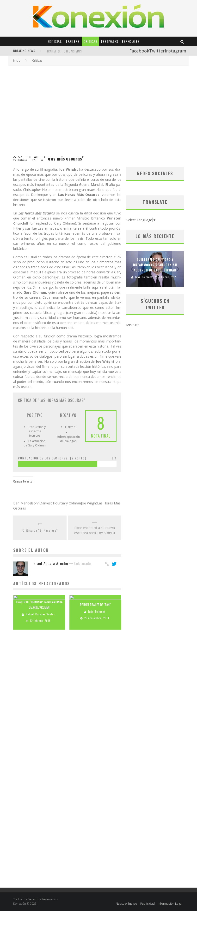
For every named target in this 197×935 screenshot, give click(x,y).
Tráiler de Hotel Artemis (64, 51)
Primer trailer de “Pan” (95, 604)
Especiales (131, 41)
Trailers (73, 41)
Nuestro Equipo (126, 904)
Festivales (109, 41)
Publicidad (147, 904)
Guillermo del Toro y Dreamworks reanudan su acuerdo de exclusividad (155, 264)
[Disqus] (67, 702)
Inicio (16, 60)
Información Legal (170, 904)
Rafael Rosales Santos (40, 614)
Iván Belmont (96, 612)
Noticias (55, 41)
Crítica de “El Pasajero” (40, 530)
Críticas (90, 41)
